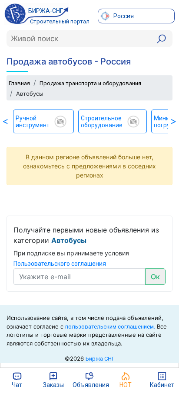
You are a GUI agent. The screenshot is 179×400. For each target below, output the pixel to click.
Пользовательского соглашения (59, 263)
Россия (123, 16)
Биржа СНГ (100, 358)
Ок (155, 276)
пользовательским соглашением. (110, 326)
